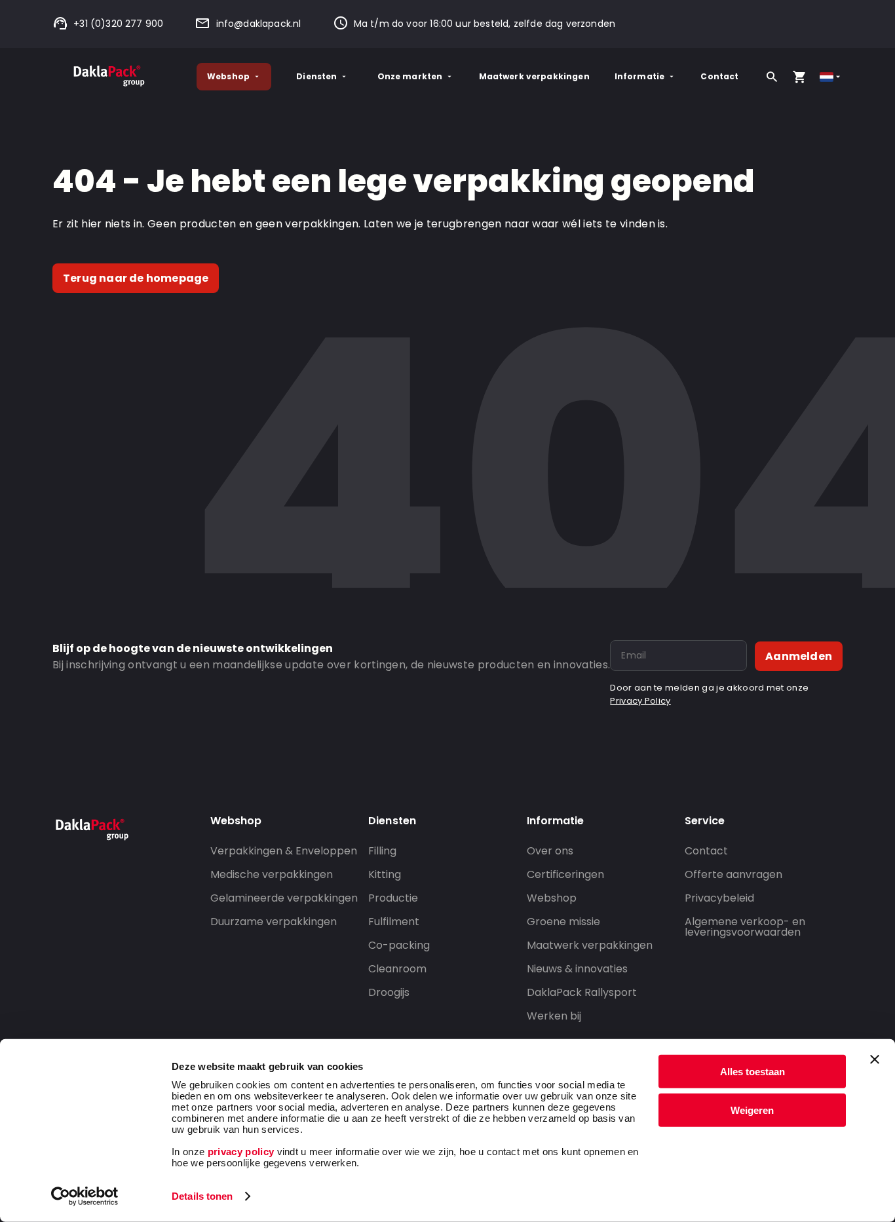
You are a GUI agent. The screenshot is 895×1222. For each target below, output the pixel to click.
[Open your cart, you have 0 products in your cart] (799, 76)
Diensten (316, 76)
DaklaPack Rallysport (582, 992)
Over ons (550, 850)
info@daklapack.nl (258, 23)
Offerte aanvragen (733, 874)
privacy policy (239, 1151)
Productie (393, 898)
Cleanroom (397, 968)
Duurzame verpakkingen (273, 921)
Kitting (384, 874)
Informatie (640, 76)
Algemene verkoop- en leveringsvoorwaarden (745, 927)
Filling (382, 850)
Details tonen (202, 1196)
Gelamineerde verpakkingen (284, 898)
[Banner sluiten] (874, 1059)
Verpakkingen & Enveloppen (283, 850)
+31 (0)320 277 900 (118, 23)
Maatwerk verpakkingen (534, 76)
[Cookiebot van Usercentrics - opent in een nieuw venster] (85, 1196)
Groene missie (563, 921)
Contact (719, 76)
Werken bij (554, 1015)
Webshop (228, 76)
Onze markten (410, 76)
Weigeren (752, 1109)
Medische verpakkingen (271, 874)
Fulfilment (393, 921)
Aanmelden (798, 656)
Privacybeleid (719, 898)
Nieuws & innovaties (577, 968)
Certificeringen (565, 874)
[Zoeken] (772, 76)
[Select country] (831, 77)
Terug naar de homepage (135, 278)
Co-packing (399, 945)
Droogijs (388, 992)
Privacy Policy (640, 701)
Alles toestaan (752, 1071)
